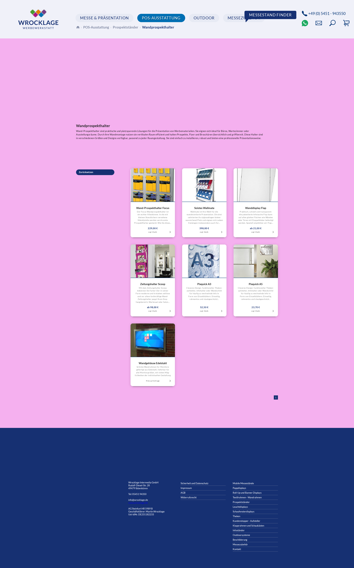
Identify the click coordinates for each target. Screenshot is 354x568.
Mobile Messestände (243, 483)
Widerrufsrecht (188, 497)
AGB (183, 492)
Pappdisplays (239, 488)
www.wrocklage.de (138, 502)
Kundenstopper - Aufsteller (246, 520)
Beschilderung (240, 539)
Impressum (186, 488)
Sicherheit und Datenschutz (194, 483)
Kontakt (237, 549)
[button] (332, 23)
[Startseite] (78, 27)
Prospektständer (125, 27)
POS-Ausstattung (96, 27)
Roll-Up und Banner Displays (247, 492)
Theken (236, 516)
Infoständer (239, 530)
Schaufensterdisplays (243, 511)
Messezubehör (240, 544)
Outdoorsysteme (241, 535)
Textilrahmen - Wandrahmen (247, 497)
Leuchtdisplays (240, 506)
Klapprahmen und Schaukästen (248, 525)
